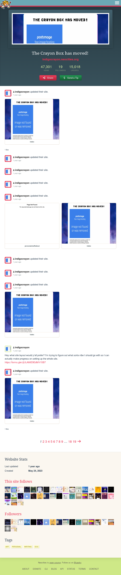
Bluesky (77, 562)
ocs (36, 546)
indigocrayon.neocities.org (60, 59)
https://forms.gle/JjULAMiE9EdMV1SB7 (25, 362)
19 (74, 441)
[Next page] (79, 441)
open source (55, 562)
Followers (13, 514)
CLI (46, 568)
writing (28, 546)
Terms (82, 568)
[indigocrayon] (8, 93)
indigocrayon (22, 91)
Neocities (42, 562)
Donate (37, 568)
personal (16, 546)
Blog (54, 568)
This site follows (18, 481)
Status (71, 568)
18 (70, 441)
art (7, 546)
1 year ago (17, 95)
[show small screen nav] (117, 3)
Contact (94, 568)
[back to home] (6, 4)
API (62, 568)
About (25, 568)
